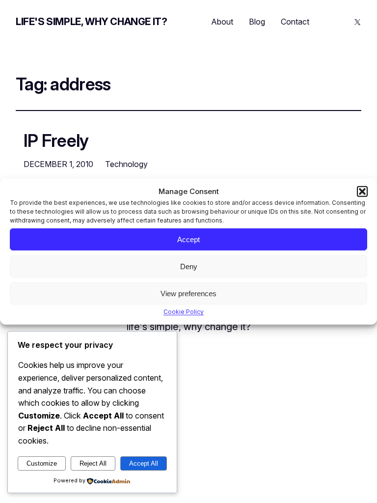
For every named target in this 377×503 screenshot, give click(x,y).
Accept (188, 239)
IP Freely (56, 140)
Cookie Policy (183, 311)
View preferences (188, 293)
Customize (42, 463)
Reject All (93, 463)
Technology (126, 164)
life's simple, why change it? (91, 22)
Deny (188, 266)
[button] (362, 191)
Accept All (143, 463)
